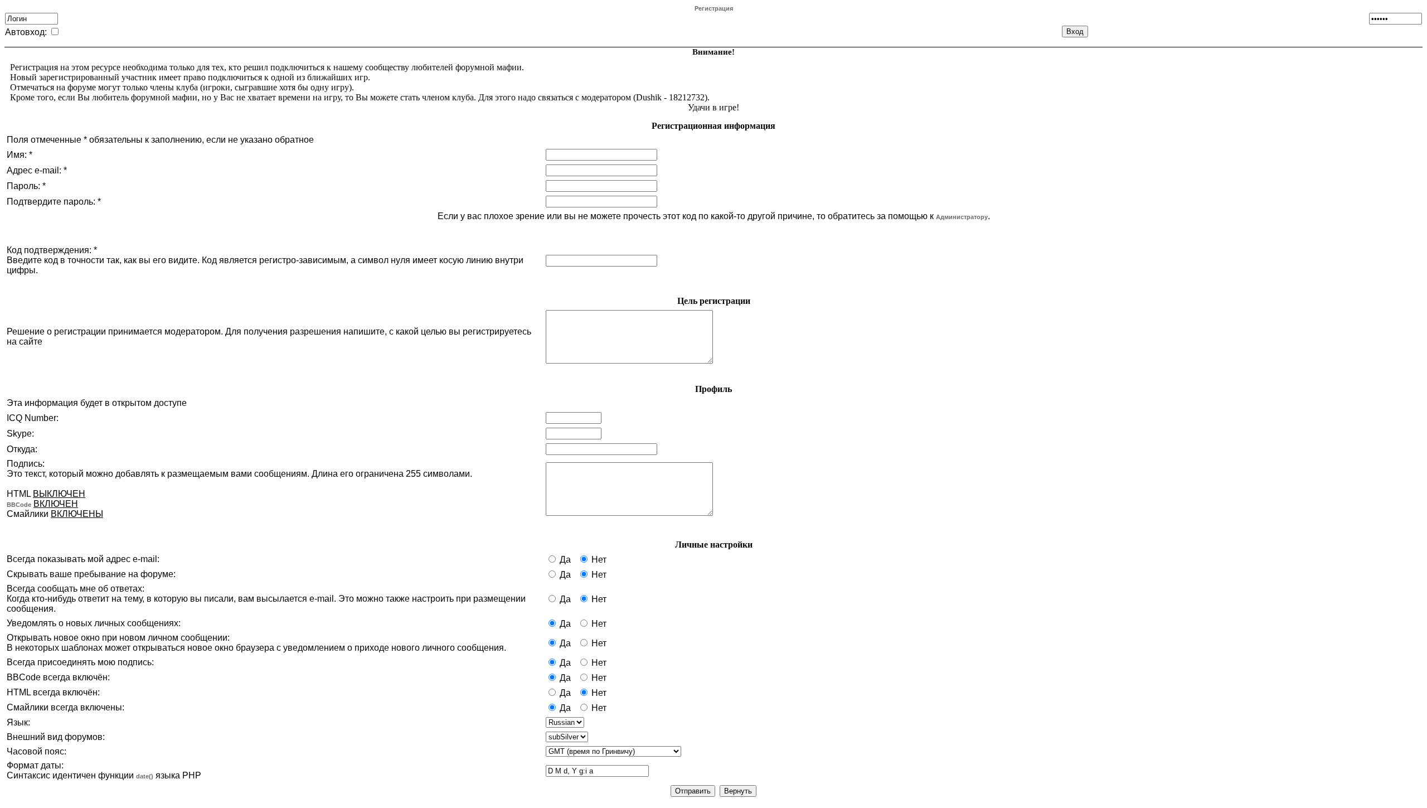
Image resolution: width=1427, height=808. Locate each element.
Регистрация (714, 8)
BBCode (19, 504)
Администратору (962, 217)
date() (144, 776)
